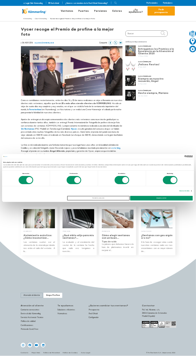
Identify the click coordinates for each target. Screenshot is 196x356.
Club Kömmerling (41, 18)
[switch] (74, 180)
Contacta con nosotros (30, 310)
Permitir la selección (98, 198)
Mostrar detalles (184, 191)
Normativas (62, 313)
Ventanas (67, 10)
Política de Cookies (70, 352)
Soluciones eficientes (66, 310)
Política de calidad (28, 321)
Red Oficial (93, 313)
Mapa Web (36, 352)
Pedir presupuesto (161, 11)
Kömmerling (27, 18)
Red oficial (54, 3)
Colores (117, 10)
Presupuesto (94, 310)
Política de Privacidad (51, 352)
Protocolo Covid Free (29, 329)
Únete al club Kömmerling (31, 313)
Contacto (24, 352)
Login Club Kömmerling (34, 3)
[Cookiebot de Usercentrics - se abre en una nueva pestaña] (170, 156)
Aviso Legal (85, 352)
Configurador (94, 317)
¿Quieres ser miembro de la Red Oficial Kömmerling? (86, 3)
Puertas (83, 10)
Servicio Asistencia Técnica (32, 317)
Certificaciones (27, 325)
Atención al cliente (32, 305)
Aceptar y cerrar (161, 198)
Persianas (100, 10)
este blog (115, 148)
